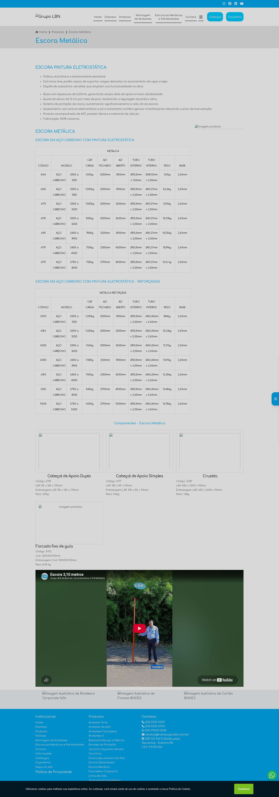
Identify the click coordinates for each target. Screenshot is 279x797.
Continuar (244, 789)
